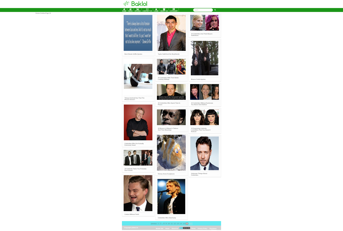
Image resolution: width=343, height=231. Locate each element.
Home (167, 228)
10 (169, 223)
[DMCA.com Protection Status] (184, 228)
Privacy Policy (202, 228)
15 (184, 223)
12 (175, 223)
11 (172, 223)
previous (154, 223)
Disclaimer (213, 228)
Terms (193, 228)
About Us (175, 228)
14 (181, 223)
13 (178, 223)
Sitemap (214, 230)
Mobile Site (159, 228)
